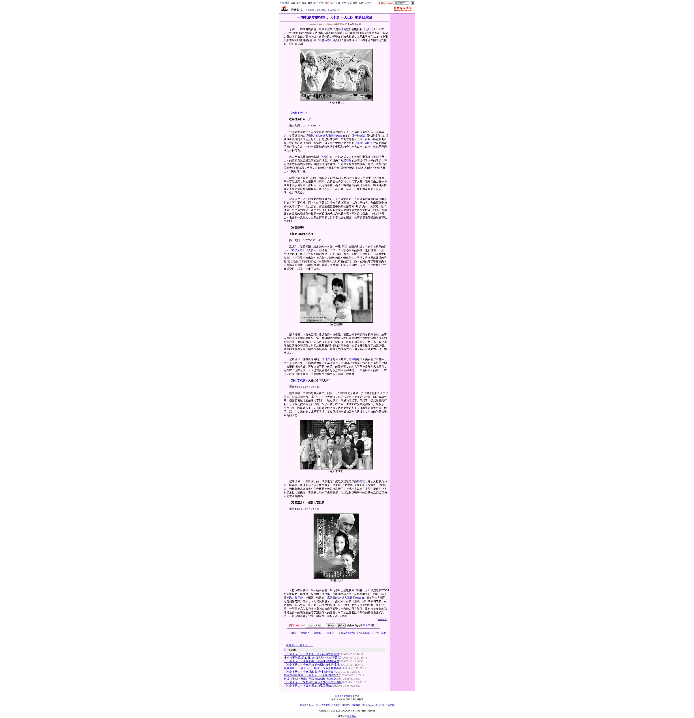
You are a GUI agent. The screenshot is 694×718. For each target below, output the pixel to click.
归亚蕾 (299, 597)
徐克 (343, 29)
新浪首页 (309, 10)
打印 (375, 632)
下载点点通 (363, 632)
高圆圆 (331, 597)
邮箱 (355, 3)
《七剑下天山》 (298, 112)
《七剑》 (324, 156)
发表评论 (382, 619)
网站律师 (356, 705)
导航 (361, 3)
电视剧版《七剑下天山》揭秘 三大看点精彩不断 (313, 668)
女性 (338, 3)
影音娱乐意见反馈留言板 (347, 696)
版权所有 (351, 716)
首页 (282, 3)
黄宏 (362, 481)
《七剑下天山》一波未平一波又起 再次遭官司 (311, 654)
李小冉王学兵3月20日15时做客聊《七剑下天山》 (313, 657)
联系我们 (335, 705)
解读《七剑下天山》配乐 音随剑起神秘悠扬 (310, 678)
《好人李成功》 (298, 380)
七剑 (367, 29)
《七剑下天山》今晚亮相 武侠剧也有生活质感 (311, 664)
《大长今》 (312, 250)
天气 (344, 3)
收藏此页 (318, 632)
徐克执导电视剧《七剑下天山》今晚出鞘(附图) (312, 675)
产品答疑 (389, 705)
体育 (293, 3)
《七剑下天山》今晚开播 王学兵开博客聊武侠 (311, 661)
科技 (315, 3)
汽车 (321, 3)
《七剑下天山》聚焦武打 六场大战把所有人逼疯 (313, 682)
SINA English (368, 705)
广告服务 (325, 705)
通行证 (368, 3)
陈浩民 (288, 597)
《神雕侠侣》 (358, 135)
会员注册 (379, 705)
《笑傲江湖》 (362, 143)
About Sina (315, 705)
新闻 (287, 3)
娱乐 (298, 3)
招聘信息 (346, 705)
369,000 (367, 625)
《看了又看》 (297, 250)
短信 (349, 3)
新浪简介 (304, 705)
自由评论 (331, 10)
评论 (294, 632)
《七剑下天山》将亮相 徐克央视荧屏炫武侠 (310, 685)
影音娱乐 (320, 10)
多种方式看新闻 (346, 632)
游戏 (332, 3)
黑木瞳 (353, 359)
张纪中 (312, 135)
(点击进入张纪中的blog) (330, 135)
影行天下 (305, 632)
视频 (304, 3)
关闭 (384, 632)
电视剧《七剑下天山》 (299, 645)
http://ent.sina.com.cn (318, 24)
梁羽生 (347, 160)
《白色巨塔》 (324, 40)
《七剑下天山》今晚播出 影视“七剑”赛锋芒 (310, 671)
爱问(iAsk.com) (297, 625)
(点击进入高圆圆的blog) (349, 597)
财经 (310, 3)
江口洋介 (327, 359)
